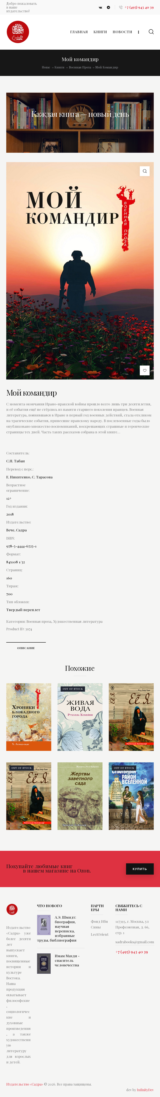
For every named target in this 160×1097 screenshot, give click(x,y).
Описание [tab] (26, 648)
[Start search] (151, 32)
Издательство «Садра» (24, 1084)
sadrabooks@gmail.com (134, 941)
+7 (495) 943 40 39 (131, 951)
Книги (59, 67)
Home (46, 67)
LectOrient (99, 934)
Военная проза (80, 67)
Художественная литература (77, 621)
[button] (145, 171)
